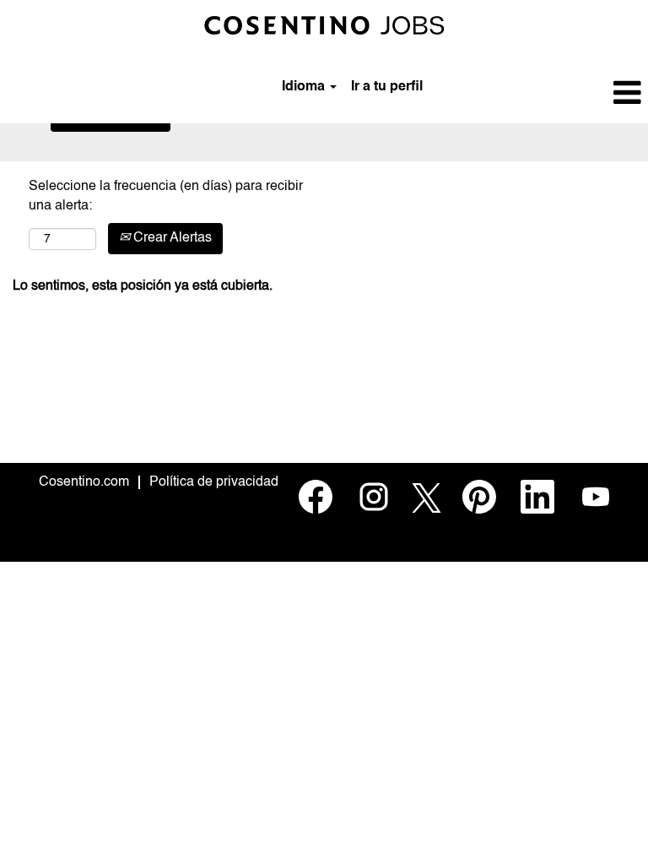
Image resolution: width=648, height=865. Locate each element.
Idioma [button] (305, 87)
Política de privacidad (213, 482)
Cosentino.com (84, 482)
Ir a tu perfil (387, 87)
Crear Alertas (171, 238)
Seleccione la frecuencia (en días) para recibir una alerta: (166, 196)
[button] (540, 93)
